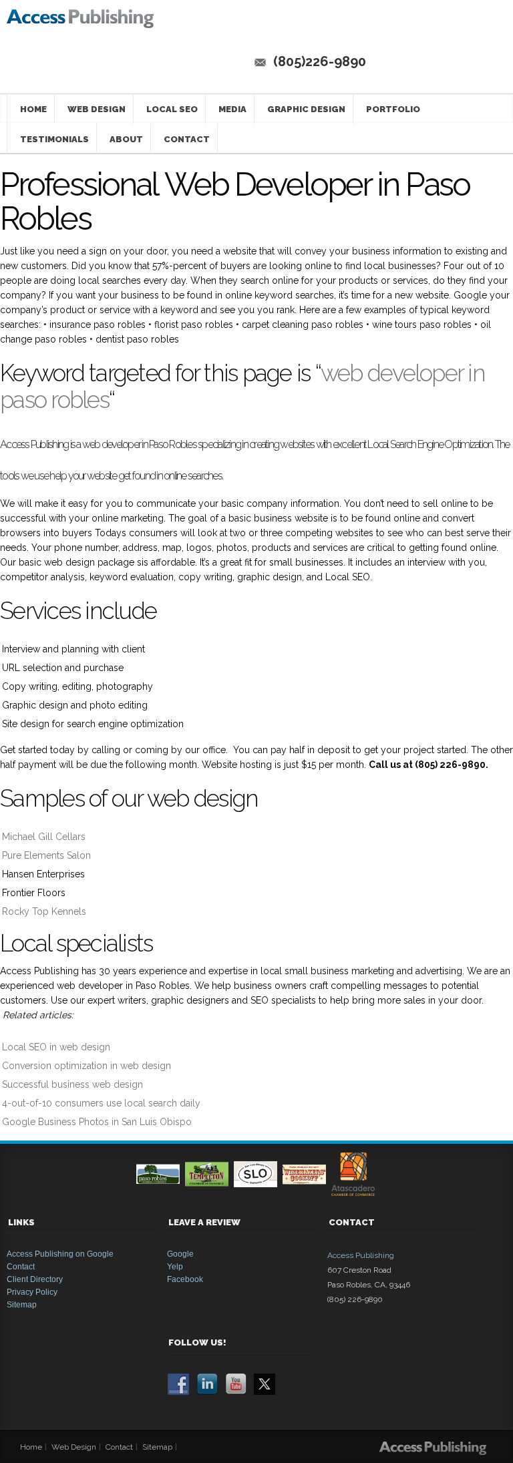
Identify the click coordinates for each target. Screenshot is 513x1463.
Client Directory (35, 1279)
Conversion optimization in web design (86, 1065)
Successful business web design (74, 1084)
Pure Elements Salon (46, 855)
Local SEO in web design (56, 1047)
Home (33, 109)
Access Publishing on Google (60, 1254)
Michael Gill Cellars (44, 836)
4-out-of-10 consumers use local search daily (101, 1103)
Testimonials (54, 139)
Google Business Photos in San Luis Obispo (97, 1121)
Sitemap (22, 1304)
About (126, 139)
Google (180, 1254)
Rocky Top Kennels (44, 911)
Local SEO (172, 109)
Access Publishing (360, 1255)
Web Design (96, 109)
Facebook (185, 1279)
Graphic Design (306, 109)
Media (232, 109)
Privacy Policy (32, 1292)
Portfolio (393, 109)
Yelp (175, 1266)
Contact (187, 139)
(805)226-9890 (319, 61)
